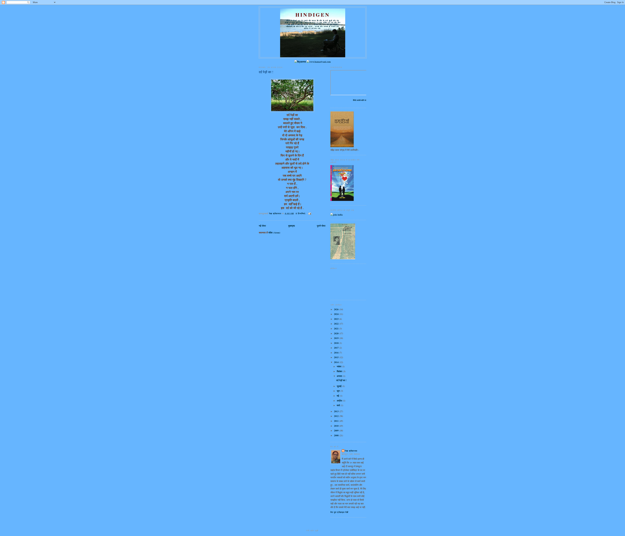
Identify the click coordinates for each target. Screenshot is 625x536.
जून (338, 391)
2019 (336, 338)
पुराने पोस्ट (321, 225)
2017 (336, 347)
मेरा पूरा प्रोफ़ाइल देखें (339, 512)
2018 (336, 343)
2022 (336, 323)
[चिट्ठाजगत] (300, 61)
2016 (336, 352)
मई (338, 395)
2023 (336, 319)
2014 (336, 362)
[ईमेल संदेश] (309, 213)
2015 (336, 357)
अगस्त (340, 376)
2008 (336, 435)
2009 (336, 430)
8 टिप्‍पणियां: (301, 213)
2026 (336, 309)
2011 (336, 421)
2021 (336, 328)
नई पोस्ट (262, 225)
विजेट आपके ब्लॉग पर (359, 100)
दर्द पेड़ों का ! (266, 72)
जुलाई (339, 386)
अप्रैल (340, 400)
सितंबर (340, 371)
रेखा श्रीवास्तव (351, 451)
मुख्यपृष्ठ (291, 225)
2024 (336, 314)
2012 (336, 416)
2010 (336, 425)
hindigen (312, 14)
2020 (336, 333)
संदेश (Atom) (274, 232)
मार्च (338, 405)
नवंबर (339, 366)
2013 (336, 411)
